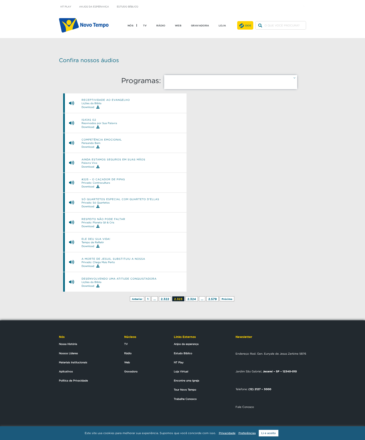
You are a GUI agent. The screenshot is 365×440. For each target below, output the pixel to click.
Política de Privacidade (73, 380)
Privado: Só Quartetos (96, 203)
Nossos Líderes (68, 353)
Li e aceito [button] (268, 433)
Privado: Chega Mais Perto (98, 262)
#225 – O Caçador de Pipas (103, 179)
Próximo (227, 299)
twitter (288, 2)
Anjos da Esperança (94, 6)
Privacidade (227, 433)
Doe (248, 25)
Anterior (137, 299)
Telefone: (253, 389)
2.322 (165, 299)
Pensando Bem (91, 143)
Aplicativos (66, 371)
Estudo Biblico (183, 353)
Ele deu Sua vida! (96, 239)
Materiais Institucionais (73, 362)
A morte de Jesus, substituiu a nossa (113, 259)
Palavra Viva (89, 163)
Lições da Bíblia (91, 103)
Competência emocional (102, 139)
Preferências (247, 433)
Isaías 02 (89, 120)
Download (88, 107)
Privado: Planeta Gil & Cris (98, 222)
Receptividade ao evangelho (106, 100)
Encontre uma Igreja (186, 380)
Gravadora (200, 25)
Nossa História (68, 344)
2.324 (191, 299)
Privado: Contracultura (96, 183)
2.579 (212, 299)
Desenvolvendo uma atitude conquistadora (119, 278)
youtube (305, 2)
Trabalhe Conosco (185, 399)
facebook (296, 2)
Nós (130, 25)
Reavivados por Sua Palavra (99, 123)
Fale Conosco (245, 406)
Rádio (160, 25)
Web (178, 25)
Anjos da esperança (186, 344)
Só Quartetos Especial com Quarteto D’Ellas (120, 199)
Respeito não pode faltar (103, 219)
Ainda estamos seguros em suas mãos (113, 159)
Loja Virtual (181, 371)
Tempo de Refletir (93, 242)
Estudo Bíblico (127, 6)
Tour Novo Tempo (185, 389)
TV (145, 25)
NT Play (65, 6)
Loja (222, 25)
